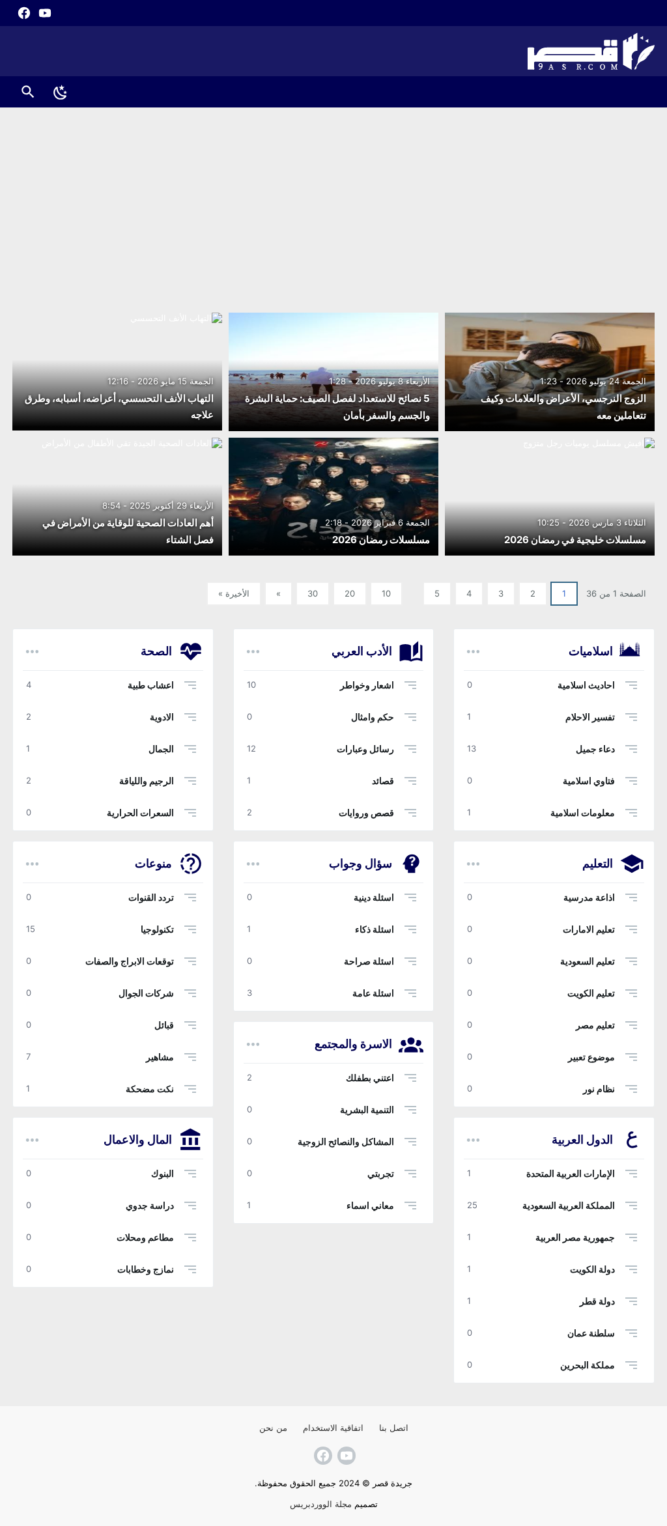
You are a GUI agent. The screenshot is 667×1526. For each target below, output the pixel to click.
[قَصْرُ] (333, 51)
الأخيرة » (233, 593)
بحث (28, 91)
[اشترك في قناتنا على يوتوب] (43, 13)
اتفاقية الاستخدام (333, 1427)
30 (312, 593)
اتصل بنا (393, 1427)
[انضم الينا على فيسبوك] (22, 13)
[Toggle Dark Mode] (61, 91)
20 (350, 593)
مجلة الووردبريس (321, 1504)
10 (386, 593)
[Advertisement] (333, 205)
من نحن (273, 1427)
